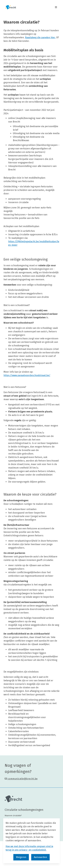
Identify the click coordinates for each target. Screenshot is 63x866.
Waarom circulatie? (13, 815)
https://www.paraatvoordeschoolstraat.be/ (27, 375)
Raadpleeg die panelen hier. (40, 37)
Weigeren (21, 857)
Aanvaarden (40, 857)
